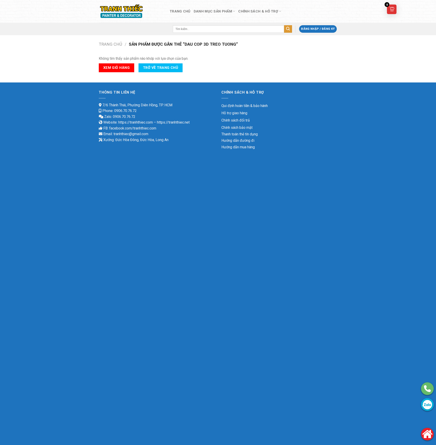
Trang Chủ (180, 11)
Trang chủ (110, 44)
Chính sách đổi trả (235, 120)
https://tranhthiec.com (135, 122)
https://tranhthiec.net (173, 122)
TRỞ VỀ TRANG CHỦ (160, 68)
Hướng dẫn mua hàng (238, 147)
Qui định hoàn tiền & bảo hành (244, 106)
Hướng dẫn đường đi (237, 140)
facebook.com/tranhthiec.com (132, 128)
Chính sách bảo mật (237, 127)
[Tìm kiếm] (288, 29)
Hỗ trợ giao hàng (234, 113)
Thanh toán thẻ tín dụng (239, 134)
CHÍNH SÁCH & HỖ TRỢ (258, 11)
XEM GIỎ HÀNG (116, 68)
